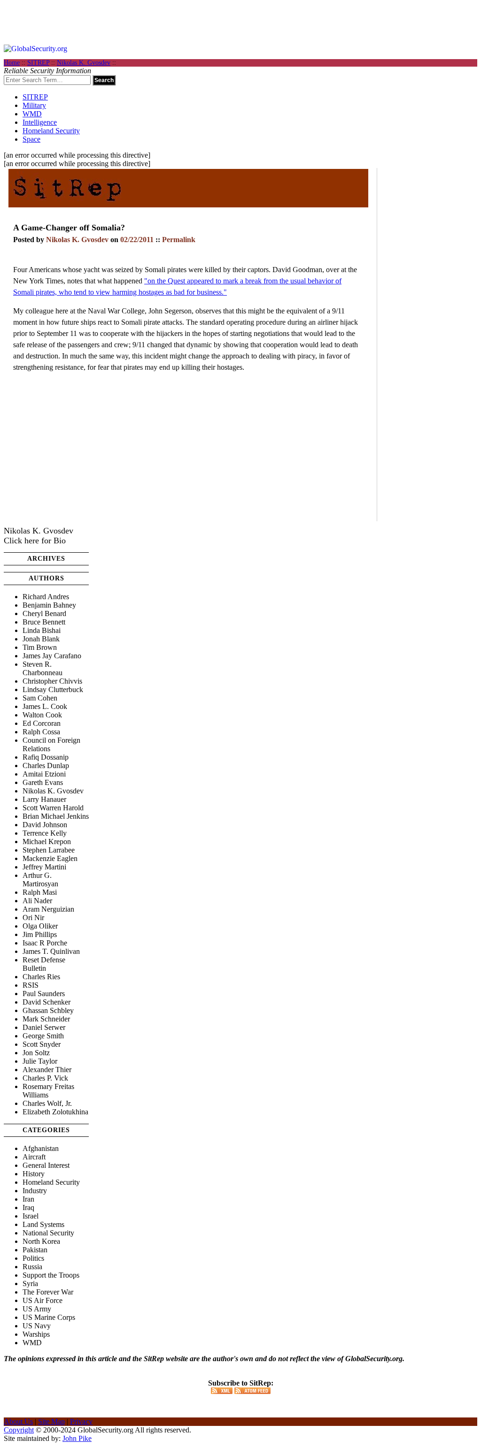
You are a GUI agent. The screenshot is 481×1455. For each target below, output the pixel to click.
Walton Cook (42, 715)
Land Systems (43, 1224)
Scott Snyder (42, 1044)
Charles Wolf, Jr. (47, 1103)
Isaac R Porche (45, 943)
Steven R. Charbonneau (42, 668)
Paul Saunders (44, 994)
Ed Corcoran (42, 723)
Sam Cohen (40, 698)
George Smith (43, 1036)
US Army (37, 1309)
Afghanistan (41, 1148)
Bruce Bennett (44, 622)
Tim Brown (40, 647)
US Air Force (42, 1300)
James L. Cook (45, 706)
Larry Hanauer (44, 799)
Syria (30, 1283)
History (34, 1174)
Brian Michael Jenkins (56, 816)
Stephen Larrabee (49, 850)
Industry (35, 1191)
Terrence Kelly (45, 833)
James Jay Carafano (52, 656)
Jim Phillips (40, 934)
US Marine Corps (49, 1317)
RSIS (31, 985)
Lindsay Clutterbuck (53, 689)
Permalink (178, 240)
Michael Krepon (47, 842)
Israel (31, 1216)
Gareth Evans (43, 782)
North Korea (41, 1241)
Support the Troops (51, 1275)
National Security (48, 1233)
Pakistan (35, 1250)
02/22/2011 (137, 240)
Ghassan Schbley (48, 1010)
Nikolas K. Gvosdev (83, 62)
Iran (28, 1199)
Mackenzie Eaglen (50, 858)
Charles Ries (41, 977)
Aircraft (34, 1157)
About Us (18, 1421)
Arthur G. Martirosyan (40, 879)
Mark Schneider (46, 1019)
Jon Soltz (36, 1053)
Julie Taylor (40, 1061)
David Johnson (45, 825)
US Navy (37, 1326)
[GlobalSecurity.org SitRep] (67, 204)
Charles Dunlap (46, 765)
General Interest (46, 1165)
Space (31, 139)
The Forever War (48, 1292)
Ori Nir (33, 918)
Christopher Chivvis (52, 681)
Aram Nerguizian (48, 909)
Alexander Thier (47, 1070)
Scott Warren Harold (53, 808)
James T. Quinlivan (51, 951)
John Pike (77, 1438)
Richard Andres (46, 597)
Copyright (19, 1430)
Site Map (51, 1421)
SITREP (38, 62)
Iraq (28, 1207)
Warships (36, 1334)
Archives (46, 558)
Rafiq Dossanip (46, 757)
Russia (32, 1267)
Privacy (81, 1421)
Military (34, 105)
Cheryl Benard (44, 613)
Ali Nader (37, 901)
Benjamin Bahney (49, 605)
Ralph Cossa (41, 732)
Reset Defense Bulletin (44, 964)
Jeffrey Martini (44, 867)
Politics (33, 1258)
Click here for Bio (35, 540)
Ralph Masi (40, 892)
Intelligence (40, 122)
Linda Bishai (42, 630)
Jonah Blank (41, 639)
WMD (32, 114)
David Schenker (46, 1002)
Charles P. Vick (45, 1078)
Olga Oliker (40, 926)
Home (12, 62)
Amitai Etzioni (44, 774)
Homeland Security (51, 131)
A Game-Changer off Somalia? (69, 227)
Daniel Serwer (44, 1027)
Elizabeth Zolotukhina (55, 1112)
